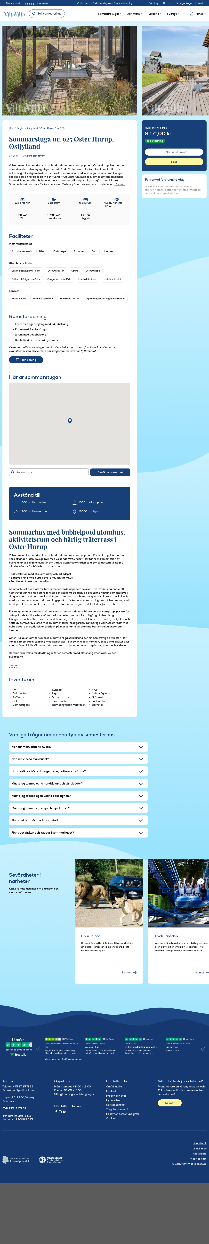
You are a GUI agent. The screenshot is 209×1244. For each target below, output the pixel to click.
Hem (11, 128)
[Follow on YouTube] (64, 1111)
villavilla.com (198, 1158)
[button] (69, 421)
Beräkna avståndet (110, 472)
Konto (199, 14)
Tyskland (153, 14)
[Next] (129, 71)
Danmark (133, 14)
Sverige (172, 14)
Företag (153, 3)
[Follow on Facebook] (56, 1111)
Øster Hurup (47, 128)
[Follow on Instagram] (60, 1111)
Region (20, 128)
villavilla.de (200, 1148)
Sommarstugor (108, 14)
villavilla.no (200, 1153)
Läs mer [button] (119, 184)
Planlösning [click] (28, 360)
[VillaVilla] (13, 13)
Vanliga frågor (185, 3)
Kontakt (202, 3)
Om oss (167, 3)
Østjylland (32, 128)
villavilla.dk (200, 1143)
